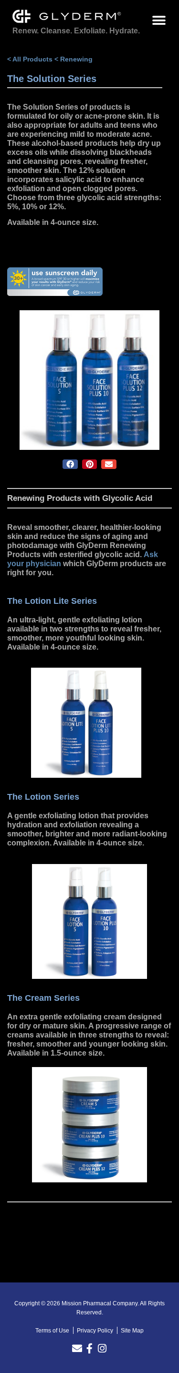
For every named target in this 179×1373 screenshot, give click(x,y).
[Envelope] (77, 1348)
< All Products (30, 59)
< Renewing (73, 59)
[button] (158, 20)
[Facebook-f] (89, 1348)
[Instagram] (102, 1348)
